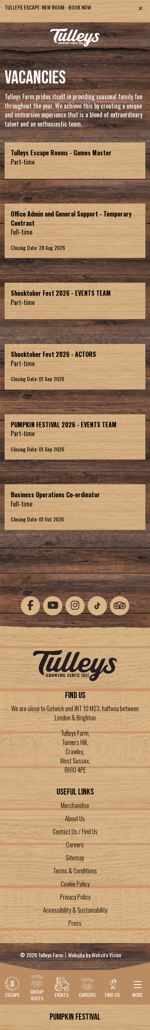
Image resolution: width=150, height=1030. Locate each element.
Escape (12, 995)
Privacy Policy (75, 897)
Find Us (112, 995)
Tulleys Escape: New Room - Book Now (48, 7)
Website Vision (106, 955)
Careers (75, 844)
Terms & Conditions (75, 870)
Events (62, 995)
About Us (75, 818)
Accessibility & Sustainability (75, 910)
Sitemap (75, 857)
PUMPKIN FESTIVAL (75, 1017)
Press (75, 923)
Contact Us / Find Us (75, 831)
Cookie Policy (75, 883)
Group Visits (37, 995)
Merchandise (75, 805)
